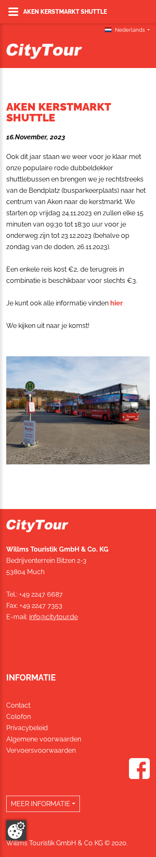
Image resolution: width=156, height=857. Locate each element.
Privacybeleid (27, 728)
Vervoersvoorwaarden (41, 750)
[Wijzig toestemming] (16, 830)
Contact (18, 705)
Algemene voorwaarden (43, 739)
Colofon (18, 717)
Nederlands (130, 30)
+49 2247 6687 (41, 594)
